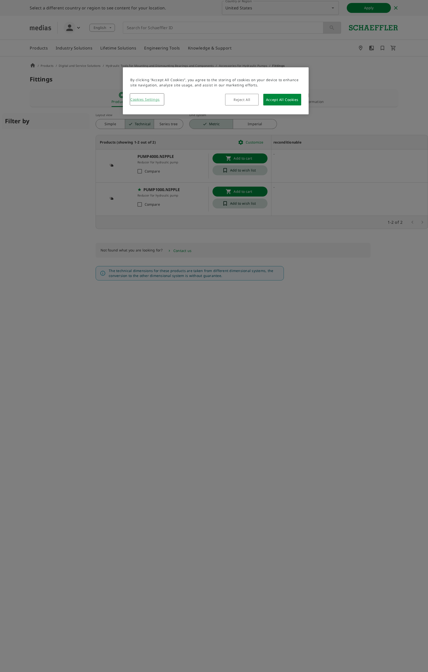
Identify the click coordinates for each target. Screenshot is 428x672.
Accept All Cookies (282, 99)
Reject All (242, 99)
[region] (216, 90)
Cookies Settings (145, 99)
